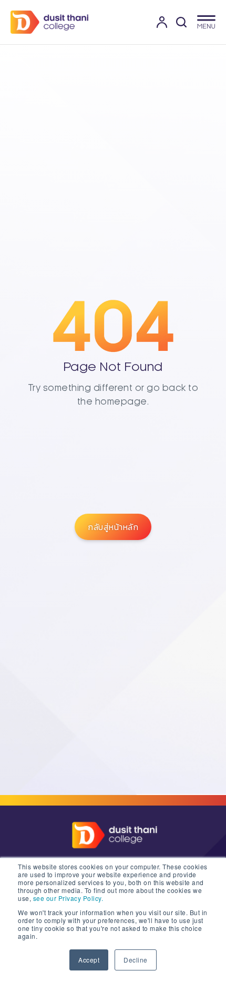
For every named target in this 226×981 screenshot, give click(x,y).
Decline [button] (136, 959)
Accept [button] (88, 959)
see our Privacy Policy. (68, 898)
